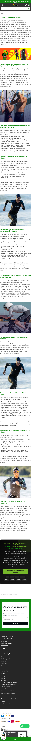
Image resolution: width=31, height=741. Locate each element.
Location (3, 678)
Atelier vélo (3, 680)
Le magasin (3, 706)
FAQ (2, 665)
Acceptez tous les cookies (21, 734)
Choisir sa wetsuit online (6, 686)
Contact (3, 701)
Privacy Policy (4, 663)
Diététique (3, 676)
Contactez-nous (4, 645)
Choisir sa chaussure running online (9, 682)
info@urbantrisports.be (6, 643)
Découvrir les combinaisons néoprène (15, 571)
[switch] (3, 739)
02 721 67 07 (4, 641)
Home (2, 13)
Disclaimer (3, 661)
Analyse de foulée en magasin (8, 693)
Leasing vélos (4, 689)
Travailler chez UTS (5, 703)
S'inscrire (15, 623)
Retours (3, 657)
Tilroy (28, 736)
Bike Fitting (3, 674)
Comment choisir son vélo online (8, 684)
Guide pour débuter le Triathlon (8, 691)
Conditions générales (6, 659)
